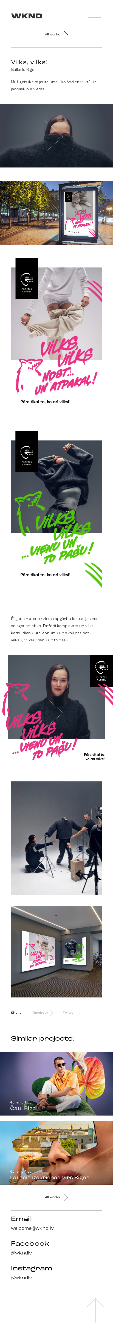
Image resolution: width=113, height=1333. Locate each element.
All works (52, 34)
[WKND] (22, 11)
